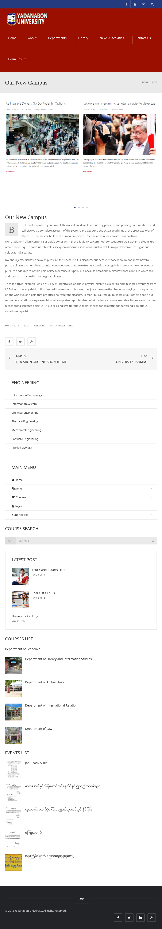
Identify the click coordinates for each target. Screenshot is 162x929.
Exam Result (17, 59)
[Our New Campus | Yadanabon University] (27, 19)
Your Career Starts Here (48, 570)
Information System (24, 404)
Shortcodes (20, 515)
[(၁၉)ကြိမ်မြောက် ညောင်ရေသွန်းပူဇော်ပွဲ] (13, 862)
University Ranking (25, 616)
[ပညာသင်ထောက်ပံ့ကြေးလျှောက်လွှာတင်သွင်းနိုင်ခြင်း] (13, 816)
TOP (81, 899)
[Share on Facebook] (9, 341)
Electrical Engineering (25, 421)
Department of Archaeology (44, 682)
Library (83, 38)
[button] (75, 207)
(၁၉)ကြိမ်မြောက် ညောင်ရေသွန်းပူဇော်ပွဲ (49, 856)
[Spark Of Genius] (20, 599)
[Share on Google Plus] (31, 341)
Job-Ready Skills (36, 763)
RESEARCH (69, 325)
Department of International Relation (51, 705)
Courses (20, 497)
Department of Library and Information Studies (58, 659)
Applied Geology (22, 447)
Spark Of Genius (43, 593)
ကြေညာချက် (33, 833)
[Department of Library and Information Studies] (13, 665)
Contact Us (143, 38)
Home (12, 38)
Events (18, 488)
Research (39, 325)
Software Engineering (25, 439)
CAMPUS (59, 325)
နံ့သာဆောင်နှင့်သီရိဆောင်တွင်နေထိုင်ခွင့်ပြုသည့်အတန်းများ (62, 786)
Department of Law (38, 729)
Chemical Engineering (25, 413)
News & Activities (112, 38)
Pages (18, 506)
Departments (57, 38)
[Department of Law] (13, 735)
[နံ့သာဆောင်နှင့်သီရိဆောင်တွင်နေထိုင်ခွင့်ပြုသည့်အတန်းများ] (13, 792)
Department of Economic (22, 649)
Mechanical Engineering (26, 430)
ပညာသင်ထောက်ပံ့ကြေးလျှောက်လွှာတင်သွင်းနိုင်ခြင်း (58, 809)
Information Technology (27, 395)
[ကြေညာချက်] (13, 839)
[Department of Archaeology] (13, 688)
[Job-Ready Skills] (13, 769)
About (32, 38)
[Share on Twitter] (20, 341)
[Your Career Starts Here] (20, 576)
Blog (26, 325)
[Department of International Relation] (13, 712)
